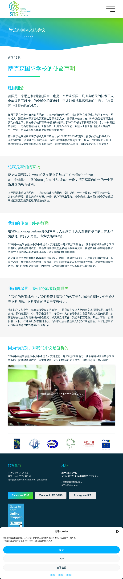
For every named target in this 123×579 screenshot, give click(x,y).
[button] (118, 531)
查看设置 (61, 567)
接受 (61, 549)
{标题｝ (53, 575)
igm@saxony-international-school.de (27, 479)
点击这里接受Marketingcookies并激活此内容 (61, 395)
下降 (61, 558)
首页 (11, 57)
